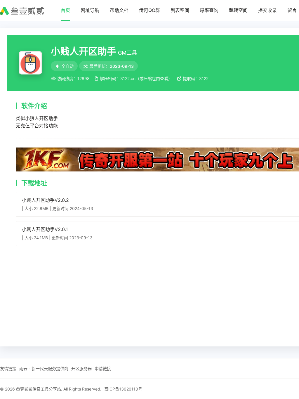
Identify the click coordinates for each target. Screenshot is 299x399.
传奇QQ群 (149, 10)
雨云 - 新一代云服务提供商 (43, 368)
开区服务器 (81, 368)
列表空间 (180, 10)
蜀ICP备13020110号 (123, 388)
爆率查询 (209, 10)
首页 (65, 10)
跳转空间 (238, 10)
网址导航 (90, 10)
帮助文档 (119, 10)
